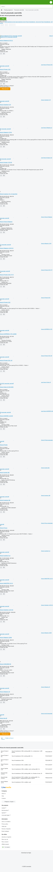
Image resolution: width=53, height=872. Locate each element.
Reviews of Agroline (6, 828)
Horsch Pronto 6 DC (5, 302)
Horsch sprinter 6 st (5, 555)
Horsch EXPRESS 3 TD (8, 334)
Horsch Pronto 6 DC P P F (7, 274)
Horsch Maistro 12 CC (4, 782)
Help (3, 796)
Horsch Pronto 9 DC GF (6, 360)
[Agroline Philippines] (9, 2)
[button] (51, 2)
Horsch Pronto (3, 445)
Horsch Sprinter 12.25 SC (6, 610)
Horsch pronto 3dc (5, 472)
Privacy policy (5, 824)
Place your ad (5, 88)
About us (4, 793)
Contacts (4, 798)
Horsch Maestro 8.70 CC (6, 40)
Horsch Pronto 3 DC (5, 69)
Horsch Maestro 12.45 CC (6, 248)
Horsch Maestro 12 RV (6, 132)
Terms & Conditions (6, 821)
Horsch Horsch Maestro (6, 221)
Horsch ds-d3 (3, 718)
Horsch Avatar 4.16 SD (6, 162)
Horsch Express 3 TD (4, 765)
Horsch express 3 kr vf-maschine (8, 194)
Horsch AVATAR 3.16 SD (6, 416)
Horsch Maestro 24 (5, 691)
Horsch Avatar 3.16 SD (4, 773)
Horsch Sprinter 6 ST (5, 104)
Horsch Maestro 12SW (6, 637)
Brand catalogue (5, 831)
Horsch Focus (3, 528)
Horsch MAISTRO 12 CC (6, 583)
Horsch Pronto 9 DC (4, 760)
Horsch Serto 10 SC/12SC (7, 387)
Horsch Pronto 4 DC (4, 756)
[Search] (51, 6)
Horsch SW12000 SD (5, 664)
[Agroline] (1, 10)
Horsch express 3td (5, 500)
